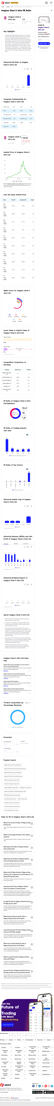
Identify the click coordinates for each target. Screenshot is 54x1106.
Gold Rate (3, 1078)
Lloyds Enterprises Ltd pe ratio (12, 806)
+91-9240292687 (4, 1092)
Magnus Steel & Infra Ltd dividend (12, 765)
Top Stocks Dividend (19, 1063)
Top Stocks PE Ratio (5, 1063)
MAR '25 (27, 702)
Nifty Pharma (4, 1059)
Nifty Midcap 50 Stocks (19, 1051)
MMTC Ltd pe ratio (22, 799)
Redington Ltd (7, 386)
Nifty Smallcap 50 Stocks (32, 1051)
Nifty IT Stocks (18, 1055)
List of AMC (3, 1066)
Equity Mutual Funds (32, 1066)
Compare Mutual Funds (32, 1074)
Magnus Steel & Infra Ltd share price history (15, 768)
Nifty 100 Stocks (32, 1059)
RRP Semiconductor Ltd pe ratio (12, 795)
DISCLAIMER (14, 1100)
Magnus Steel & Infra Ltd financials (12, 772)
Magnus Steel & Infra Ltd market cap (13, 776)
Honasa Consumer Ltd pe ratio (11, 802)
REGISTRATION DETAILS (5, 1100)
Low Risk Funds (32, 1070)
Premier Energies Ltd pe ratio (11, 783)
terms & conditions (44, 47)
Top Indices (17, 1047)
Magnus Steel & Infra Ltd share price (16, 183)
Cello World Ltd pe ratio (10, 799)
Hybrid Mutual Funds (5, 1070)
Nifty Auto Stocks (32, 1055)
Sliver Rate (17, 1078)
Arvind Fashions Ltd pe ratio (11, 810)
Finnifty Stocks (4, 1055)
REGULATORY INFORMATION (24, 1100)
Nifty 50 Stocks (18, 1059)
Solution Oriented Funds (19, 1070)
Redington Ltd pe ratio (25, 787)
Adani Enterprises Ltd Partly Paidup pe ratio (15, 791)
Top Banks (17, 1074)
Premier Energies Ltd (6, 380)
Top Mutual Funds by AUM (19, 1066)
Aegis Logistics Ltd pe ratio (11, 787)
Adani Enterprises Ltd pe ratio (11, 780)
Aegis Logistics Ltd (7, 383)
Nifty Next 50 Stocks (5, 1051)
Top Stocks (3, 1047)
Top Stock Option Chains (32, 1047)
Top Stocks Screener (5, 1074)
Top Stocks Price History (32, 1063)
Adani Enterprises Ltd (7, 377)
